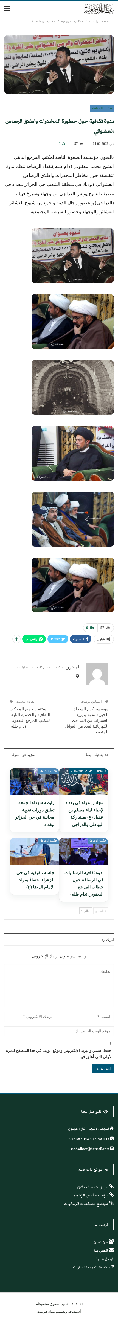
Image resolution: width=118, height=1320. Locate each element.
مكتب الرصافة (102, 108)
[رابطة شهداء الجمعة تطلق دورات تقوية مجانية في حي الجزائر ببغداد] (34, 782)
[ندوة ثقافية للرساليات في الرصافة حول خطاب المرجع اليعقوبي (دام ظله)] (83, 851)
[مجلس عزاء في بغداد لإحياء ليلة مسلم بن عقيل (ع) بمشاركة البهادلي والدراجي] (83, 782)
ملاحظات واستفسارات (92, 1267)
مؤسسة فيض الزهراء (91, 1195)
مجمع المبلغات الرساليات (86, 1204)
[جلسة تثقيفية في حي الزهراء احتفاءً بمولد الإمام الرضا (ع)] (34, 851)
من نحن (101, 1242)
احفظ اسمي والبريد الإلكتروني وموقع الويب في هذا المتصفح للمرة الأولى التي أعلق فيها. (59, 1054)
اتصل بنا (101, 1251)
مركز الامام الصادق (93, 1187)
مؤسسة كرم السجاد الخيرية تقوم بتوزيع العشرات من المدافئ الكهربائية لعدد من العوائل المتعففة (86, 720)
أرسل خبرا (105, 1259)
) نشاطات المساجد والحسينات (88, 770)
